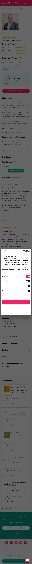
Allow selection (16, 307)
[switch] (28, 281)
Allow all (16, 302)
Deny (16, 312)
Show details (23, 297)
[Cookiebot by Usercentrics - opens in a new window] (23, 251)
